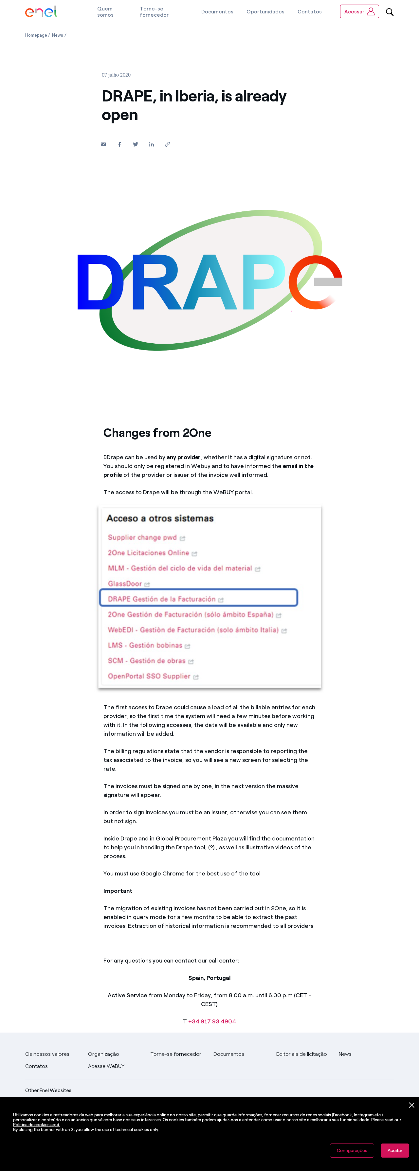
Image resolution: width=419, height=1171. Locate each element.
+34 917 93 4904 (212, 1021)
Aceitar (395, 1150)
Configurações (352, 1150)
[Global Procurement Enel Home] (41, 11)
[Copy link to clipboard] (167, 144)
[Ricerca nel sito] (389, 11)
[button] (103, 144)
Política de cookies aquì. (36, 1124)
